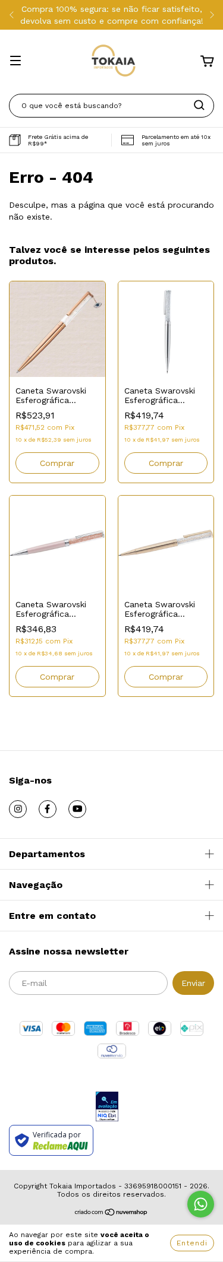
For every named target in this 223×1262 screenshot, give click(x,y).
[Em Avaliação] (107, 1107)
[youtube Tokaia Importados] (77, 809)
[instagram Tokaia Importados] (18, 809)
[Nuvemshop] (111, 1214)
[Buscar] (199, 105)
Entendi (192, 1243)
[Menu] (15, 61)
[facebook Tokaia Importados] (47, 809)
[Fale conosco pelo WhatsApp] (200, 1204)
